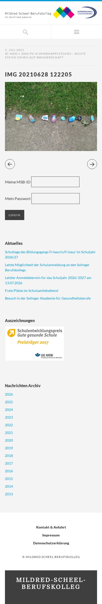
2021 (9, 432)
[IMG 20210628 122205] (51, 149)
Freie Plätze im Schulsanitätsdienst (31, 290)
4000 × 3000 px (22, 53)
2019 (9, 448)
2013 (9, 494)
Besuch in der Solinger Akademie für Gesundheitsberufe (48, 298)
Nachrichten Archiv (23, 385)
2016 (9, 471)
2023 (9, 417)
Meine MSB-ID (17, 181)
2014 (9, 486)
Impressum (51, 535)
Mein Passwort (18, 198)
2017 (9, 463)
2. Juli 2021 (14, 50)
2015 (9, 479)
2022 (9, 425)
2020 (9, 440)
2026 (9, 394)
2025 (9, 402)
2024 (9, 409)
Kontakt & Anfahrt (51, 527)
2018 (9, 455)
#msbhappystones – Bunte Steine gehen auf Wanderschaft (45, 55)
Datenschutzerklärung (51, 543)
